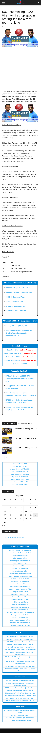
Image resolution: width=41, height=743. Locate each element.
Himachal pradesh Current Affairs (20, 574)
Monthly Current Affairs (20, 484)
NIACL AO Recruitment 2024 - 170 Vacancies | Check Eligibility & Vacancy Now (19, 378)
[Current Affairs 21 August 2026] (7, 440)
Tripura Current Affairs (20, 617)
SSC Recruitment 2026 (20, 360)
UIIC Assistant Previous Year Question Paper (20, 688)
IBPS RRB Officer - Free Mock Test (17, 288)
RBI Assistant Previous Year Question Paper (20, 666)
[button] (3, 2)
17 (5, 515)
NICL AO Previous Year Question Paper (20, 690)
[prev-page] (3, 457)
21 (26, 515)
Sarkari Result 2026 (20, 364)
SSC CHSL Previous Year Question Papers (20, 718)
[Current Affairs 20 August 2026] (7, 450)
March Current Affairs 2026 (20, 482)
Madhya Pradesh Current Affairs (20, 589)
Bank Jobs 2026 (20, 350)
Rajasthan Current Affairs (20, 607)
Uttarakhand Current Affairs (20, 623)
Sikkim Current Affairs (20, 610)
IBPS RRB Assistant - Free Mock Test (18, 292)
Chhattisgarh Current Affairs (20, 561)
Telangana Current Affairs (20, 615)
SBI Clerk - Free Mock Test (14, 297)
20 (21, 515)
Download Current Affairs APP (16, 326)
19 (15, 515)
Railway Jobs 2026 (20, 357)
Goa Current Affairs (20, 566)
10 (5, 511)
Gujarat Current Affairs (20, 568)
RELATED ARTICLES (9, 423)
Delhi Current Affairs (20, 563)
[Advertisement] (20, 69)
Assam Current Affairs (20, 555)
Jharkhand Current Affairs (20, 579)
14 (26, 511)
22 (31, 515)
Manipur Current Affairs (20, 592)
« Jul (3, 525)
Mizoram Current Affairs (20, 597)
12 (15, 511)
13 (21, 511)
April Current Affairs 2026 (20, 479)
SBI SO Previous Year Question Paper (20, 642)
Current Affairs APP (20, 464)
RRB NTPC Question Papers (20, 715)
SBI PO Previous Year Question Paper (20, 637)
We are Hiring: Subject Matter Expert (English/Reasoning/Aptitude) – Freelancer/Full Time (18, 333)
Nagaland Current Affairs (20, 599)
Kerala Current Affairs (20, 584)
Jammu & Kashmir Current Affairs (20, 576)
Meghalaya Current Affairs (20, 594)
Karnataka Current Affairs (20, 581)
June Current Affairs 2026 (20, 474)
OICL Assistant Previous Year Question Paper (20, 696)
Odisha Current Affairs (20, 602)
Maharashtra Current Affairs (20, 586)
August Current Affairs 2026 (20, 469)
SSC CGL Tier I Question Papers (20, 720)
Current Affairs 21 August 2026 (25, 438)
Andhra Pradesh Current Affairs (20, 550)
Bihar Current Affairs (20, 558)
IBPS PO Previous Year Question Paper (20, 644)
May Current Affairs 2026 (20, 477)
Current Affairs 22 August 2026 (25, 429)
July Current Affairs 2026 (20, 471)
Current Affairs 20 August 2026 (25, 448)
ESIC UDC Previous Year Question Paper (20, 698)
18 (10, 515)
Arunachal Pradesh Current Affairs (20, 553)
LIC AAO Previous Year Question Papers (20, 681)
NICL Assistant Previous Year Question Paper (20, 693)
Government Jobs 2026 (20, 353)
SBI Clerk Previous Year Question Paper (20, 639)
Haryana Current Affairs (20, 571)
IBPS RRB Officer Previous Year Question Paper (20, 650)
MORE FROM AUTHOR (25, 423)
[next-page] (6, 457)
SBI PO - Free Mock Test (14, 302)
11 (10, 511)
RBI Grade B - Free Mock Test (15, 311)
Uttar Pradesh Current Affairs (20, 620)
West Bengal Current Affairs (20, 625)
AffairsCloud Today (20, 466)
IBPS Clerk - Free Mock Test (15, 306)
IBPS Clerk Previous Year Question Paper (20, 647)
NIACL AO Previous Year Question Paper (20, 701)
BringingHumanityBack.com (14, 537)
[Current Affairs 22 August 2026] (7, 431)
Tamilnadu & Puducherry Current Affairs (20, 612)
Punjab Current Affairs (20, 605)
